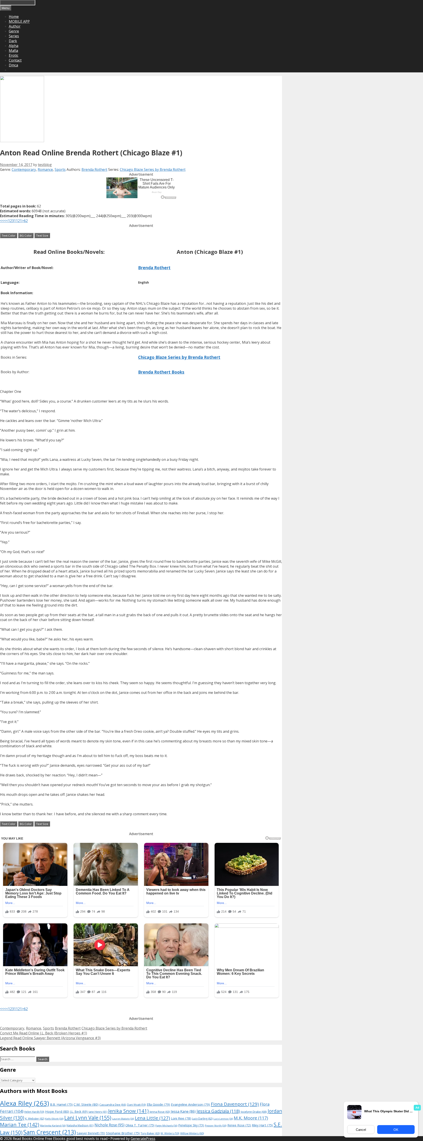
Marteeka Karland (53, 1125)
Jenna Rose (160, 1112)
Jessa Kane (183, 1111)
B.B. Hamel (61, 1104)
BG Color (26, 235)
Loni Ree (181, 1118)
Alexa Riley (24, 1103)
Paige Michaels (166, 1125)
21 (20, 220)
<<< (3, 220)
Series (14, 36)
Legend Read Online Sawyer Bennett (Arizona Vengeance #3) (50, 1038)
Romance (45, 169)
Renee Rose (239, 1125)
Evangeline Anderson (190, 1104)
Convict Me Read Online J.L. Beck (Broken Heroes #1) (43, 1033)
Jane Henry (98, 1112)
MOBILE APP (19, 21)
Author (14, 26)
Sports (60, 169)
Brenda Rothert (94, 169)
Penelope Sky (191, 1125)
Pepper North (215, 1125)
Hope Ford (57, 1111)
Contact (15, 60)
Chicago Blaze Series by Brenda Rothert (153, 169)
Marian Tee (19, 1124)
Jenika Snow (128, 1111)
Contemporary (24, 169)
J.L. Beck (79, 1111)
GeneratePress (143, 1138)
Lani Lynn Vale (87, 1117)
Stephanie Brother (123, 1133)
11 (16, 220)
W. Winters (170, 1133)
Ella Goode (158, 1104)
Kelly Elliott (54, 1118)
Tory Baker (150, 1133)
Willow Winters (192, 1133)
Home (14, 16)
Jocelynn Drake (254, 1112)
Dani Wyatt (136, 1104)
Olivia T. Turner (139, 1125)
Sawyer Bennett (91, 1133)
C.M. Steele (86, 1104)
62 (26, 220)
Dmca (13, 65)
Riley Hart (262, 1125)
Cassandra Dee (112, 1105)
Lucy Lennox (223, 1118)
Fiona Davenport (235, 1104)
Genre (14, 31)
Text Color (8, 235)
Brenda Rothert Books (161, 372)
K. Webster (34, 1118)
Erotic (13, 55)
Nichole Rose (109, 1125)
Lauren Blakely (123, 1118)
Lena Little (152, 1118)
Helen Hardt (34, 1111)
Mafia (13, 50)
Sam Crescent (49, 1132)
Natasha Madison (80, 1125)
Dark (13, 40)
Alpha (13, 45)
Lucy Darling (202, 1118)
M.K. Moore (251, 1118)
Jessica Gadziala (218, 1111)
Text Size (42, 235)
